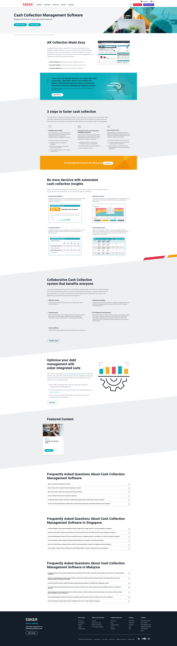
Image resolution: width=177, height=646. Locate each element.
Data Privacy (112, 639)
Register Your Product (121, 639)
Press (130, 626)
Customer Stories (115, 624)
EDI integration (144, 628)
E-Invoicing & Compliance (98, 626)
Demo (142, 630)
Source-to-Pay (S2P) (96, 622)
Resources (113, 620)
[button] (152, 2)
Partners (80, 624)
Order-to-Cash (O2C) (96, 624)
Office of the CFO (21, 34)
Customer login (81, 628)
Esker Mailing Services (146, 624)
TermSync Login (131, 639)
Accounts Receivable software (73, 373)
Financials (131, 624)
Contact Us (80, 620)
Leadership (131, 622)
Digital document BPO (146, 626)
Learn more (108, 163)
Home (15, 34)
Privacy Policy (97, 639)
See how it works (20, 24)
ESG (130, 628)
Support (80, 626)
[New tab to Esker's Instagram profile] (149, 638)
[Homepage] (28, 5)
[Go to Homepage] (32, 619)
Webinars (113, 628)
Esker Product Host (145, 620)
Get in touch (31, 633)
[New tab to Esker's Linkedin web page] (138, 638)
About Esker (131, 620)
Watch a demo (148, 4)
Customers (145, 1)
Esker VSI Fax (144, 622)
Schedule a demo (53, 340)
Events (112, 626)
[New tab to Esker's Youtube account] (144, 638)
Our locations (81, 622)
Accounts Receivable (38, 34)
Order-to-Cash (29, 34)
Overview (94, 620)
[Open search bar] (131, 4)
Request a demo (34, 24)
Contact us (137, 4)
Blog (112, 622)
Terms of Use (105, 639)
